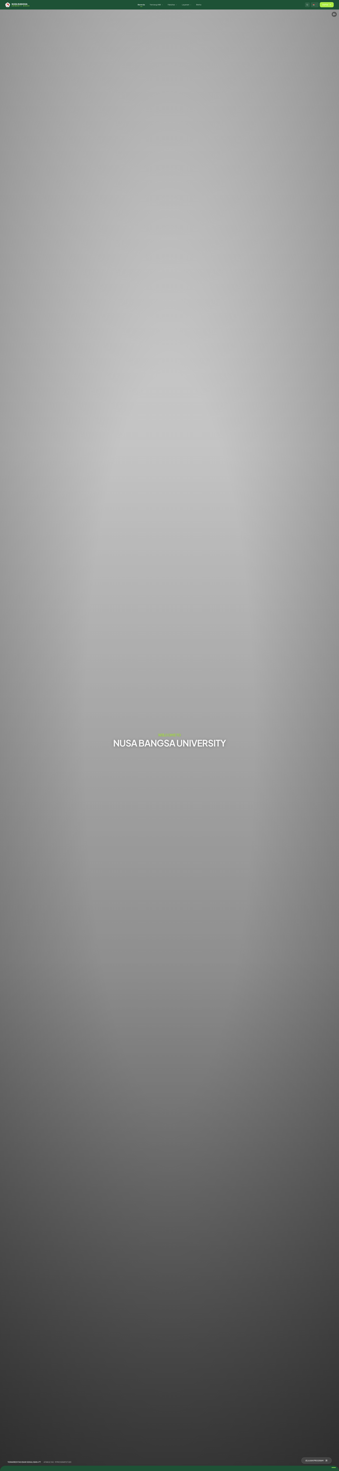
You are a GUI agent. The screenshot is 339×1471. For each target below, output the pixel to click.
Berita (198, 5)
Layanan (185, 5)
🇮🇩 (314, 4)
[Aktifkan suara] (334, 14)
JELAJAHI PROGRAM (314, 1460)
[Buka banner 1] (334, 1467)
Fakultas (171, 5)
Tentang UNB (155, 5)
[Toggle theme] (307, 4)
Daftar (325, 5)
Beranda (141, 5)
